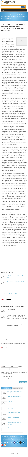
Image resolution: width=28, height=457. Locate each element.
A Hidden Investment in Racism (14, 427)
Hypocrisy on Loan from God (13, 412)
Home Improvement (6, 439)
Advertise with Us (14, 436)
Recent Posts (17, 388)
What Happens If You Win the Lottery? (15, 281)
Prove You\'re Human (7, 376)
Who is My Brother (11, 309)
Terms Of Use (16, 438)
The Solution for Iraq (11, 401)
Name (3, 366)
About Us (21, 436)
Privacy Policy (24, 438)
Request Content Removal (18, 439)
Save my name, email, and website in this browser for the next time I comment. (14, 373)
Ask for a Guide (5, 436)
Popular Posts (6, 388)
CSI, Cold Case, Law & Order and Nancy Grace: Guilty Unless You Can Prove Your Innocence (14, 16)
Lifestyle (7, 14)
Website (20, 366)
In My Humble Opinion (12, 330)
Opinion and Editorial (15, 14)
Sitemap (10, 438)
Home (2, 14)
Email (12, 366)
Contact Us (4, 438)
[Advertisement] (14, 34)
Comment (4, 348)
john (7, 293)
